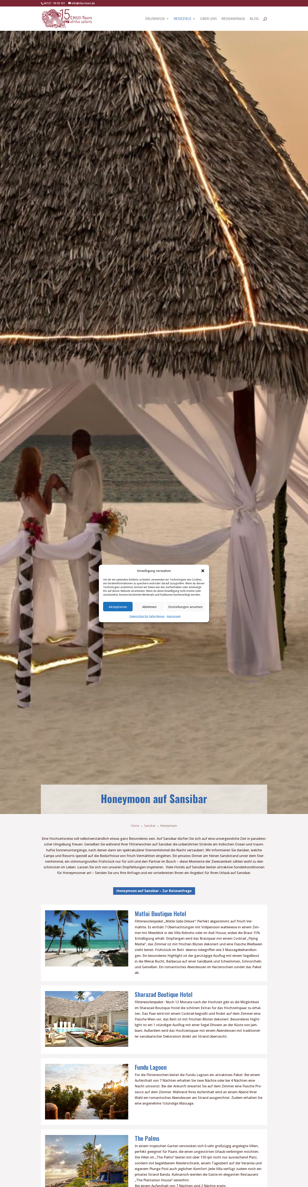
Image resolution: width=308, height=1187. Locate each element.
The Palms (147, 1138)
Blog (254, 19)
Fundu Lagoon (151, 1066)
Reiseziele (182, 19)
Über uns (208, 19)
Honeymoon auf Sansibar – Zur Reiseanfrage (154, 890)
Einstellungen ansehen (185, 607)
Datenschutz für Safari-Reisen (147, 616)
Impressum (174, 616)
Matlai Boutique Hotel (160, 913)
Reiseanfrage (233, 19)
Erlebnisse (155, 19)
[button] (203, 571)
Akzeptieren (118, 607)
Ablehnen (149, 607)
